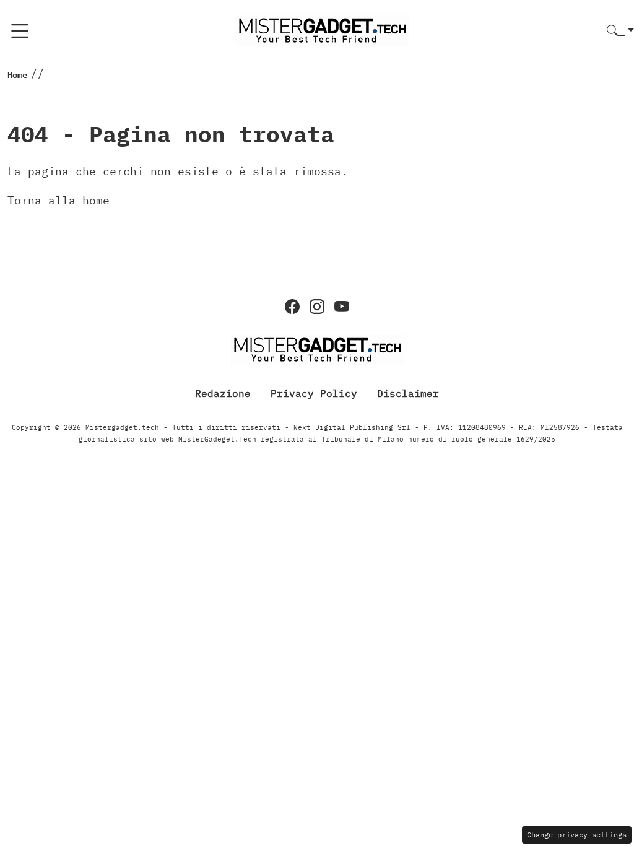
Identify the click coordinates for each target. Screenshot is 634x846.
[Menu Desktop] (19, 31)
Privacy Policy (314, 393)
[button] (620, 31)
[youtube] (341, 306)
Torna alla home (58, 200)
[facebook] (292, 306)
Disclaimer (408, 393)
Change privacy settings (577, 834)
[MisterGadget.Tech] (322, 30)
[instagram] (317, 306)
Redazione (223, 393)
